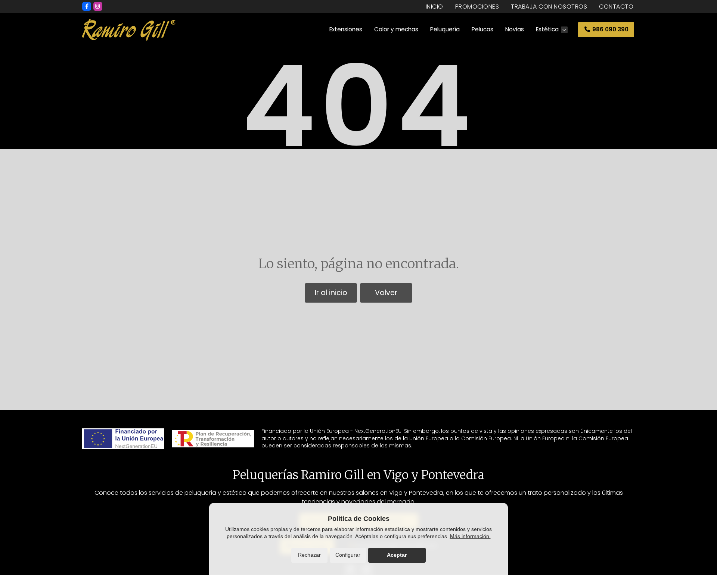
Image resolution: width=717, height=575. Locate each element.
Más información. (470, 536)
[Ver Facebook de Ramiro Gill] (86, 6)
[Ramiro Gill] (129, 30)
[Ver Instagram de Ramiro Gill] (97, 6)
